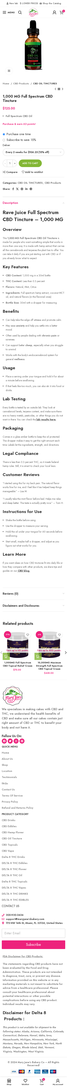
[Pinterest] (21, 741)
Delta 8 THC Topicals (14, 881)
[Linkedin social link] (26, 189)
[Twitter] (10, 741)
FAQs (5, 783)
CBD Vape (8, 851)
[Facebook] (4, 741)
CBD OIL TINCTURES (45, 83)
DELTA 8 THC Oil (12, 875)
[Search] (20, 12)
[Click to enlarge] (9, 70)
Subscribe (33, 944)
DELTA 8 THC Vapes (14, 887)
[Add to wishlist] (28, 635)
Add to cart (30, 163)
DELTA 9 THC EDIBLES (15, 900)
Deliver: (7, 145)
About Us (7, 759)
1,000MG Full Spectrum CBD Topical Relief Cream (17, 664)
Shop (5, 765)
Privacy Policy (10, 801)
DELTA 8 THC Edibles (15, 863)
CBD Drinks (8, 820)
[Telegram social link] (31, 189)
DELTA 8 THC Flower (14, 869)
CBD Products (21, 83)
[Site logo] (33, 12)
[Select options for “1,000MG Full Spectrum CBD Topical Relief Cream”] (6, 656)
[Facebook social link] (13, 189)
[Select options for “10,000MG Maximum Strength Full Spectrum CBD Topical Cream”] (38, 656)
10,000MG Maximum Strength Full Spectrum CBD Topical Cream (49, 666)
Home (6, 83)
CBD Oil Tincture (12, 838)
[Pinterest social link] (22, 189)
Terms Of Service (12, 795)
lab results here (45, 419)
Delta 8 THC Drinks (13, 857)
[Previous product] (55, 89)
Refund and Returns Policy (17, 808)
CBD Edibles (9, 826)
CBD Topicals (10, 845)
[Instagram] (16, 741)
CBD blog (23, 571)
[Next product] (62, 89)
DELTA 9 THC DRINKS (15, 894)
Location (7, 771)
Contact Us (8, 789)
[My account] (54, 12)
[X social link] (17, 189)
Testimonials (9, 777)
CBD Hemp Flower (13, 832)
